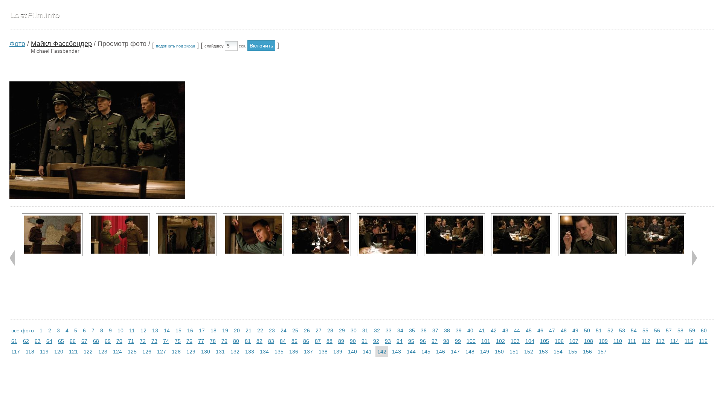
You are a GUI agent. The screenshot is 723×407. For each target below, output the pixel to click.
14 (167, 330)
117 (15, 352)
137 (308, 352)
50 (587, 330)
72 (143, 341)
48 (564, 330)
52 (610, 330)
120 (58, 352)
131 (220, 352)
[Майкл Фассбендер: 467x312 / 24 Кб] (186, 235)
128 (176, 352)
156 (587, 352)
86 (306, 341)
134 (264, 352)
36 (424, 330)
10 (120, 330)
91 (365, 341)
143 (396, 352)
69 (108, 341)
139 (337, 352)
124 (117, 352)
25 (295, 330)
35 (412, 330)
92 (376, 341)
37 (435, 330)
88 (329, 341)
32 (377, 330)
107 (573, 341)
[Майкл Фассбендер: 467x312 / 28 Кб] (387, 235)
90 (353, 341)
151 (514, 352)
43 (505, 330)
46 (540, 330)
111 (632, 341)
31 (365, 330)
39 (459, 330)
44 (517, 330)
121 (73, 352)
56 (657, 330)
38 (447, 330)
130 (205, 352)
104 (529, 341)
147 (455, 352)
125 (132, 352)
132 (234, 352)
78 (213, 341)
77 (201, 341)
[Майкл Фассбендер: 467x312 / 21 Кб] (119, 235)
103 (515, 341)
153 (543, 352)
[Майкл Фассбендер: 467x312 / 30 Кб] (52, 235)
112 (646, 341)
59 (692, 330)
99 (458, 341)
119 (44, 352)
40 (470, 330)
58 (680, 330)
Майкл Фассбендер (61, 43)
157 (602, 352)
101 (485, 341)
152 (528, 352)
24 (284, 330)
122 (88, 352)
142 (381, 352)
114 (674, 341)
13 (155, 330)
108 (588, 341)
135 (279, 352)
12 (143, 330)
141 (367, 352)
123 (102, 352)
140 (352, 352)
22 (260, 330)
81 (248, 341)
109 (603, 341)
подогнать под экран (175, 46)
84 (283, 341)
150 (499, 352)
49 (575, 330)
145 (425, 352)
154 (558, 352)
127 (161, 352)
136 (293, 352)
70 (119, 341)
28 (330, 330)
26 (307, 330)
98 (446, 341)
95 (411, 341)
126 (146, 352)
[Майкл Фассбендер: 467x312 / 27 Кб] (655, 235)
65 (61, 341)
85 (294, 341)
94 (400, 341)
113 (660, 341)
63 (38, 341)
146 (440, 352)
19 (225, 330)
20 (237, 330)
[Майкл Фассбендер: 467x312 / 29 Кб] (320, 235)
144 (411, 352)
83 (271, 341)
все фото (22, 330)
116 (703, 341)
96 (423, 341)
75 (178, 341)
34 (400, 330)
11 (132, 330)
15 (178, 330)
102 (500, 341)
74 (166, 341)
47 (552, 330)
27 (319, 330)
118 (30, 352)
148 (469, 352)
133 (249, 352)
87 (318, 341)
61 (14, 341)
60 (704, 330)
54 (634, 330)
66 (73, 341)
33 (389, 330)
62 (26, 341)
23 (272, 330)
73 (154, 341)
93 (388, 341)
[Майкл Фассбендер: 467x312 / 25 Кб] (521, 235)
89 (341, 341)
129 (190, 352)
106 (559, 341)
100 (471, 341)
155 (572, 352)
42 (494, 330)
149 (484, 352)
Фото (17, 43)
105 (544, 341)
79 (224, 341)
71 (131, 341)
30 (354, 330)
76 (189, 341)
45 (529, 330)
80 (236, 341)
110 (617, 341)
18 (213, 330)
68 (96, 341)
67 (84, 341)
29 (342, 330)
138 (323, 352)
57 (669, 330)
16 (190, 330)
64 (49, 341)
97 (435, 341)
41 (482, 330)
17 (202, 330)
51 (599, 330)
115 (689, 341)
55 (645, 330)
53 (622, 330)
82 (259, 341)
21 (249, 330)
